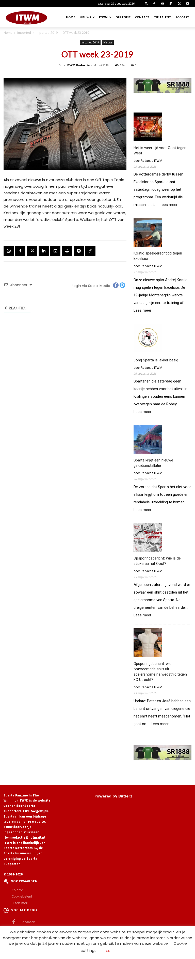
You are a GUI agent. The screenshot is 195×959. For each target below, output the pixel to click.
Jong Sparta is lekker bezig (156, 360)
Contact (142, 17)
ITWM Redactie (78, 65)
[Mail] (162, 3)
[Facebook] (154, 3)
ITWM (103, 17)
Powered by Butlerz (113, 795)
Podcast (182, 17)
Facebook (28, 922)
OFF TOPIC (123, 17)
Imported (24, 32)
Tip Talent (162, 17)
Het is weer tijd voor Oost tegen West (160, 150)
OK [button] (108, 951)
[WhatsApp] (9, 251)
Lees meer (168, 204)
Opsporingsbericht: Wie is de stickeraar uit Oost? (157, 561)
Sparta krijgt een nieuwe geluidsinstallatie (153, 463)
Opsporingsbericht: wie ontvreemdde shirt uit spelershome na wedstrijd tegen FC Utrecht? (160, 671)
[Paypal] (171, 3)
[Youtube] (187, 3)
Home (70, 17)
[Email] (55, 251)
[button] (146, 3)
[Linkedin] (44, 251)
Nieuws (85, 17)
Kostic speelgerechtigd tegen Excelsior (158, 256)
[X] (179, 3)
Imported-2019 (47, 32)
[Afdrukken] (67, 251)
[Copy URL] (90, 251)
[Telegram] (79, 251)
